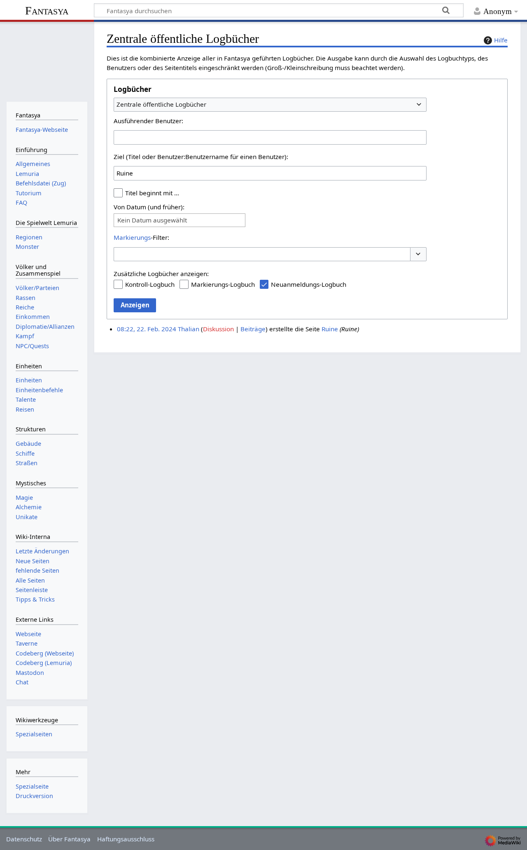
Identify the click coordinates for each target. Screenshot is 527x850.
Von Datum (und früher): (149, 207)
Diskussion (218, 329)
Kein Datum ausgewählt (152, 220)
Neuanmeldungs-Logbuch (308, 284)
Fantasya (46, 10)
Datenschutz (24, 839)
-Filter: (141, 237)
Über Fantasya (69, 839)
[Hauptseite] (46, 60)
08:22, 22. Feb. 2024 (146, 329)
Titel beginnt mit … (152, 193)
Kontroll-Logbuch (150, 284)
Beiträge (253, 329)
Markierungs (132, 237)
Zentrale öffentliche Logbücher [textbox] (161, 104)
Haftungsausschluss (125, 839)
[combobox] (270, 105)
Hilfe (501, 40)
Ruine (330, 329)
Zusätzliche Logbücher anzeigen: (161, 273)
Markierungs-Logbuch (223, 284)
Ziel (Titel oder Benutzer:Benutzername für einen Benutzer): (201, 156)
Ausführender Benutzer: (148, 121)
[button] (418, 254)
